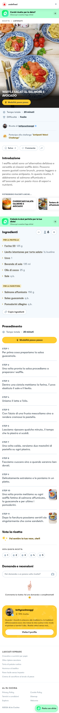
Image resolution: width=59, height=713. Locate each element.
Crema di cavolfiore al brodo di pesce (18, 676)
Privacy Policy (8, 692)
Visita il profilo (29, 632)
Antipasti (18, 21)
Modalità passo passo (18, 102)
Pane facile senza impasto (13, 672)
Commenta (30, 148)
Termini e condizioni (10, 696)
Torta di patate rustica (11, 664)
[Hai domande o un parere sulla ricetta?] (27, 574)
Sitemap (33, 696)
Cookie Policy (36, 692)
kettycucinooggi (26, 126)
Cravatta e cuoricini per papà (14, 656)
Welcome (34, 700)
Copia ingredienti (16, 312)
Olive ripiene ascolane (11, 660)
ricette (6, 21)
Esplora (5, 700)
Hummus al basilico (10, 668)
